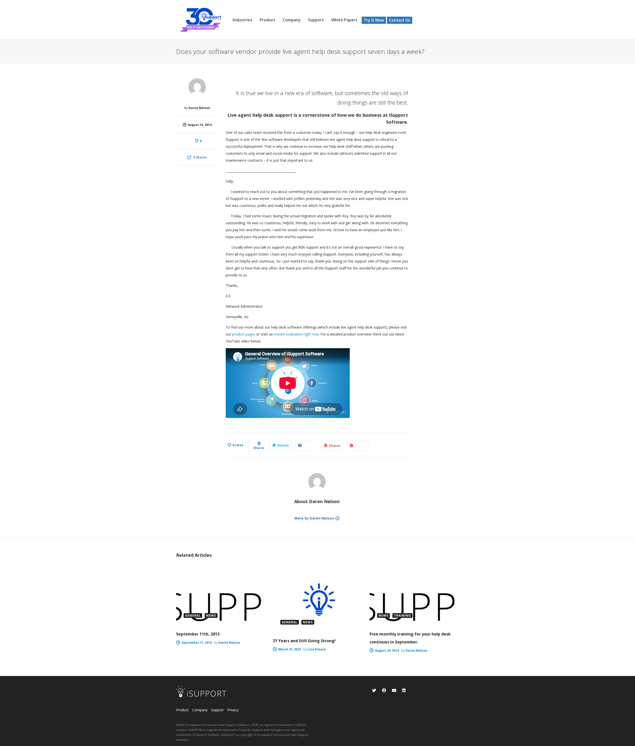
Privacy (233, 710)
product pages (243, 334)
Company (200, 710)
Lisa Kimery (317, 649)
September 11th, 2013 (198, 634)
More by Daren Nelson (314, 518)
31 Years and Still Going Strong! (304, 640)
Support (217, 710)
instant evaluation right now (296, 334)
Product (182, 710)
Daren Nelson (199, 108)
